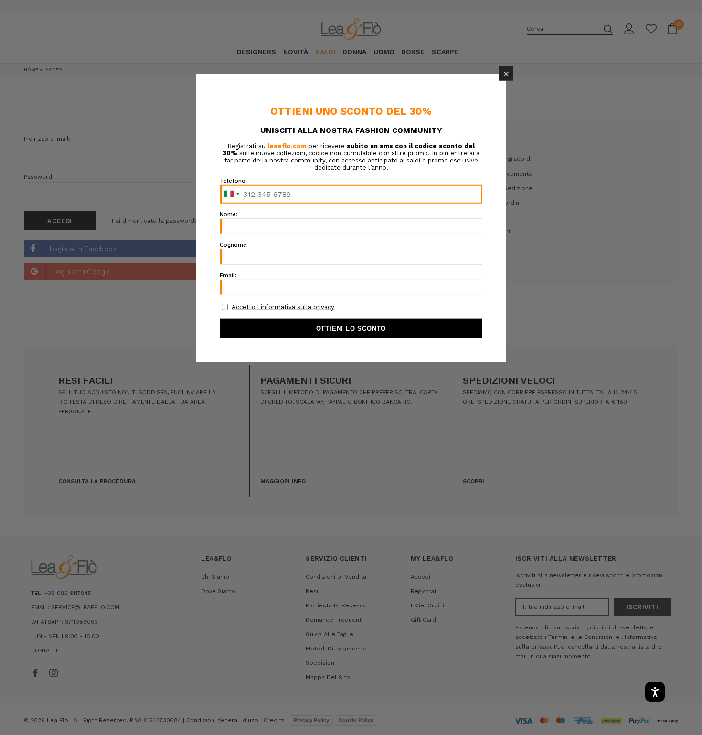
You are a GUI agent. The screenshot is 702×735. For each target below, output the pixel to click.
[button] (506, 73)
